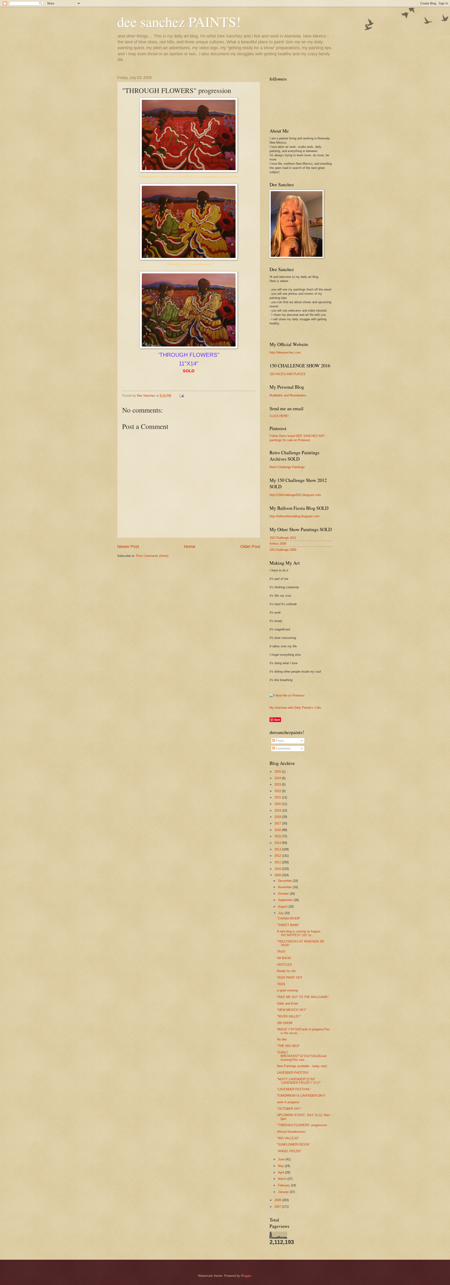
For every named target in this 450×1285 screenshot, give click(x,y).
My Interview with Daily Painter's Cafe (295, 707)
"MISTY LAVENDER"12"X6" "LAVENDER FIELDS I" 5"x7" (299, 1080)
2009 (278, 875)
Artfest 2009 (278, 543)
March (282, 1179)
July (281, 913)
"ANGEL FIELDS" (289, 1151)
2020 (278, 804)
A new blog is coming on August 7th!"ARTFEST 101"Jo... (298, 933)
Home (189, 546)
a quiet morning (287, 990)
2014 (278, 843)
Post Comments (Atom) (152, 556)
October (284, 893)
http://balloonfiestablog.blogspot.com (294, 516)
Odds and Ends (287, 1003)
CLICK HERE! (279, 416)
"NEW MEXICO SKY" (292, 1010)
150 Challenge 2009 (283, 549)
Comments (283, 748)
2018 (278, 817)
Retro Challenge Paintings (287, 467)
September (286, 900)
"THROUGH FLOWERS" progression (302, 1125)
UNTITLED (284, 964)
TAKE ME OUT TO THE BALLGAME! (303, 997)
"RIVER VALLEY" (289, 1016)
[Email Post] (181, 395)
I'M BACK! (284, 958)
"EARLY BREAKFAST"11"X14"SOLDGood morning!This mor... (301, 1056)
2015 (278, 836)
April (281, 1172)
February (284, 1185)
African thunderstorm (291, 1131)
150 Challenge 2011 (283, 538)
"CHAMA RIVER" (288, 918)
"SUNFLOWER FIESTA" (293, 1144)
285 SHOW (284, 1023)
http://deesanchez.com (285, 352)
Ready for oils (286, 971)
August (283, 906)
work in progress (288, 1102)
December (285, 881)
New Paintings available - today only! (302, 1066)
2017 (278, 823)
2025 (278, 771)
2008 (278, 1200)
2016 (278, 830)
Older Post (250, 546)
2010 (278, 869)
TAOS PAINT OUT (289, 977)
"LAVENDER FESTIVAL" (294, 1089)
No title (282, 1039)
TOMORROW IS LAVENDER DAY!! (301, 1095)
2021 (278, 797)
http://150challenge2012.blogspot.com (295, 495)
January (284, 1192)
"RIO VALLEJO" (288, 1138)
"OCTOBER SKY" (289, 1108)
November (285, 887)
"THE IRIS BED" (288, 1046)
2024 (278, 778)
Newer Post (128, 546)
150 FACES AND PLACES (288, 374)
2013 (278, 849)
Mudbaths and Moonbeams (288, 395)
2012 (278, 855)
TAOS (281, 951)
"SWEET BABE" (288, 925)
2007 (278, 1206)
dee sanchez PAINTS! (179, 21)
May (281, 1166)
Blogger (246, 1276)
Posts (279, 740)
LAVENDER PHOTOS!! (293, 1072)
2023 (278, 784)
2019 (278, 810)
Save (277, 719)
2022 (278, 791)
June (281, 1159)
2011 (278, 862)
